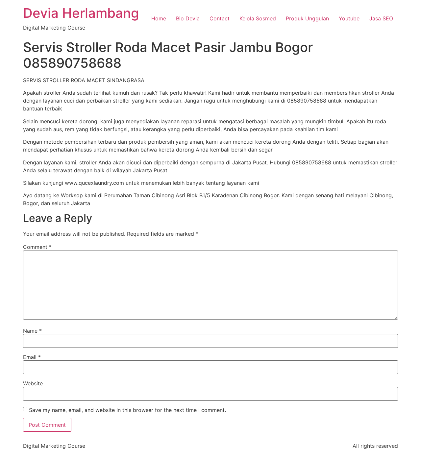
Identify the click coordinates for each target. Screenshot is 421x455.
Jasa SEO (381, 18)
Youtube (349, 18)
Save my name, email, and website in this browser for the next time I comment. (127, 410)
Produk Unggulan (307, 18)
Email (32, 357)
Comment (37, 247)
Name (32, 330)
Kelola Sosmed (257, 18)
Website (33, 383)
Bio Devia (188, 18)
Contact (220, 18)
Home (158, 18)
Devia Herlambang (81, 13)
